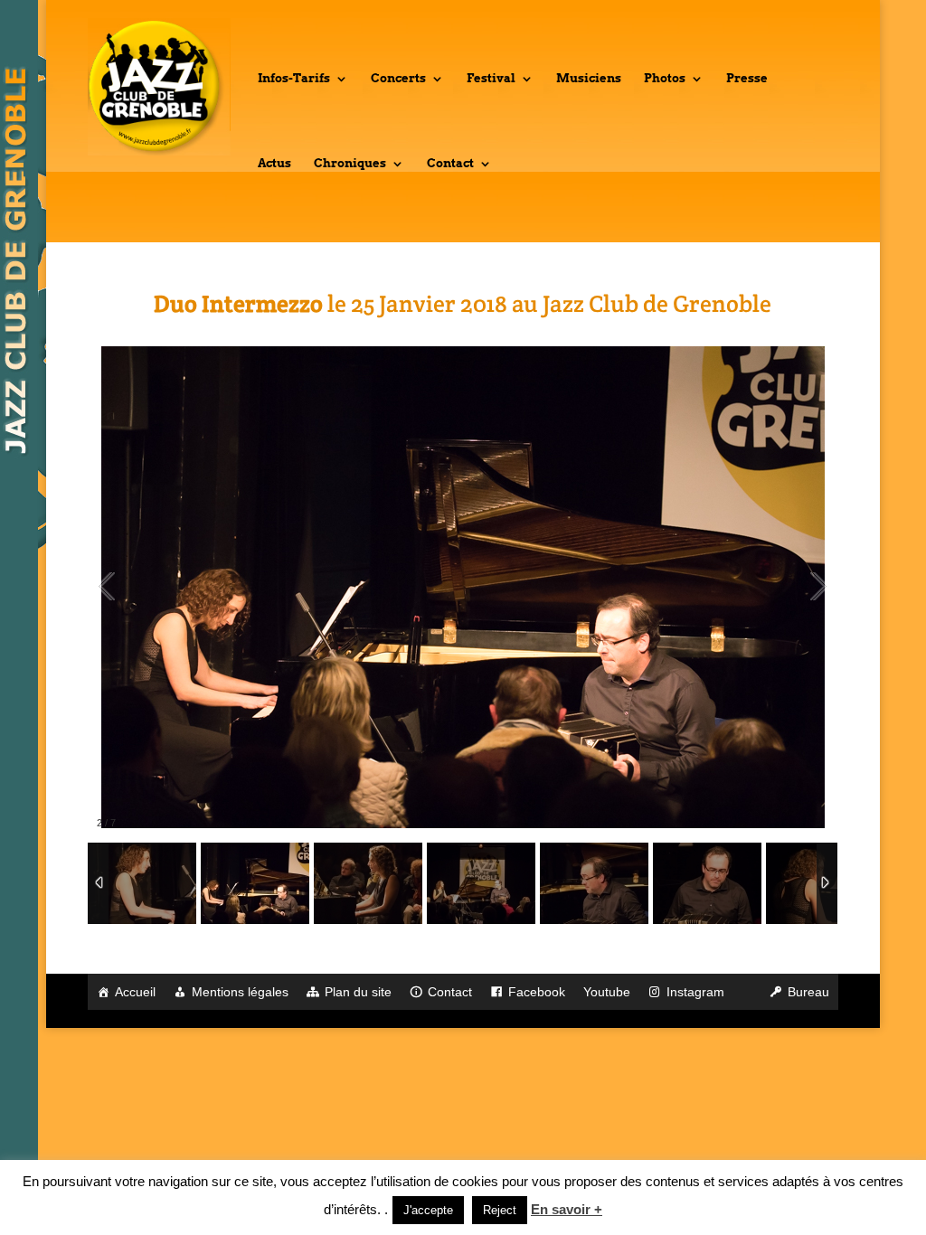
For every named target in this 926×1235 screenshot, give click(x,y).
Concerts (398, 78)
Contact (450, 163)
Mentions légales (240, 992)
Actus (274, 163)
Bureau (808, 992)
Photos (664, 78)
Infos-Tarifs (294, 78)
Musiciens (588, 78)
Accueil (135, 992)
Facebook (536, 992)
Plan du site (358, 992)
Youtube (606, 992)
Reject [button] (499, 1210)
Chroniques (350, 163)
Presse (747, 78)
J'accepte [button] (428, 1210)
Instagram (695, 992)
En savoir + (566, 1209)
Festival (491, 78)
